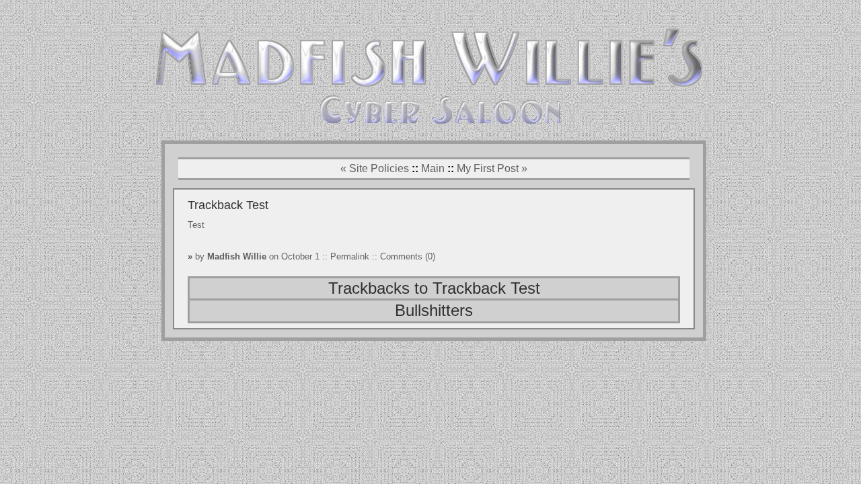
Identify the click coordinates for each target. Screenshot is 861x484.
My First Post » (492, 168)
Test (196, 225)
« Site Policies (374, 168)
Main (433, 168)
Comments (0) (407, 256)
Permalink (351, 256)
